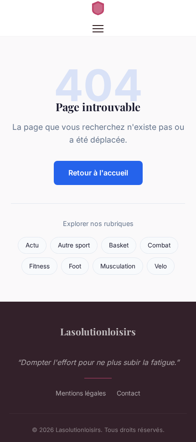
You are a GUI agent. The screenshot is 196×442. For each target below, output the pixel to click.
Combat (159, 245)
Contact (128, 393)
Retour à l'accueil (98, 172)
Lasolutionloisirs (98, 331)
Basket (119, 245)
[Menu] (98, 28)
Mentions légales (81, 393)
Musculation (117, 266)
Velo (161, 266)
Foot (75, 266)
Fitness (39, 266)
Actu (32, 245)
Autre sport (74, 245)
